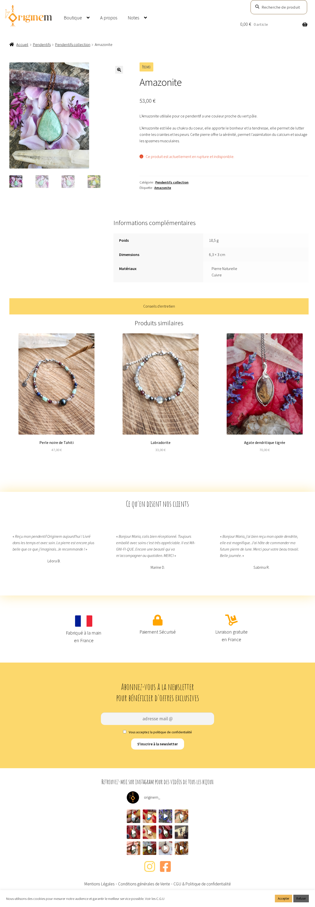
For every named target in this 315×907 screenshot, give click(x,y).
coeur (198, 128)
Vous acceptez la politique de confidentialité (160, 732)
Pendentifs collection (72, 44)
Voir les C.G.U (154, 898)
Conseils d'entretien (159, 306)
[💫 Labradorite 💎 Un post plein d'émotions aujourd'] (149, 848)
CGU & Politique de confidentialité (202, 884)
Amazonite (162, 187)
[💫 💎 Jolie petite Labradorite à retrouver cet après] (149, 816)
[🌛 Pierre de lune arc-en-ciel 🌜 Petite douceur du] (133, 816)
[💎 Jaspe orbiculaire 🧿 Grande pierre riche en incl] (133, 832)
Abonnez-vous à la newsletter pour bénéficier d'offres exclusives (157, 692)
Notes (133, 18)
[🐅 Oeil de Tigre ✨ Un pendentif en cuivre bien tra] (181, 848)
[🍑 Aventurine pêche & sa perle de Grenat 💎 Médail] (165, 848)
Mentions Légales (99, 884)
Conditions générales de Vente (144, 884)
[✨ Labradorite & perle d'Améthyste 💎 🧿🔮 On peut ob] (165, 832)
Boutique (73, 18)
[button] (119, 70)
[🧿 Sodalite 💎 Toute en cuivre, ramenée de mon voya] (165, 816)
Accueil (22, 44)
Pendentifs (42, 44)
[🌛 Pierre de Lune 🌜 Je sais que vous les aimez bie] (181, 816)
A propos (108, 18)
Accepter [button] (283, 898)
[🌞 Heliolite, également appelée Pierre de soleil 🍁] (149, 832)
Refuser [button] (301, 898)
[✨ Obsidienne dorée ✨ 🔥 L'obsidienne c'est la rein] (133, 848)
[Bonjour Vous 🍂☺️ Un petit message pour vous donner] (181, 832)
